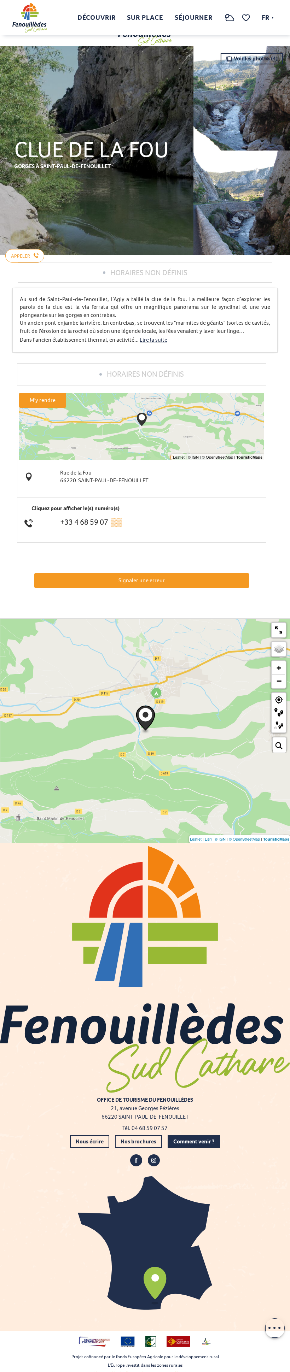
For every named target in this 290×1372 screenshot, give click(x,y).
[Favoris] (247, 18)
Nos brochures (138, 1141)
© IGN (220, 839)
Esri (208, 839)
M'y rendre (43, 400)
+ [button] (279, 668)
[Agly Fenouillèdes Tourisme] (30, 17)
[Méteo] (230, 21)
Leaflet (196, 839)
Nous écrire (90, 1141)
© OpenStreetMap (244, 839)
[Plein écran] (278, 630)
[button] (215, 18)
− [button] (279, 681)
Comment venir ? (193, 1141)
